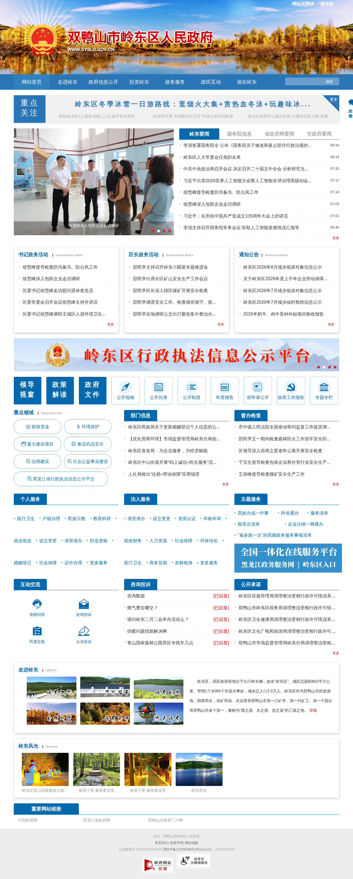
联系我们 (161, 843)
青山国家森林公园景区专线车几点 (160, 642)
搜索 (329, 82)
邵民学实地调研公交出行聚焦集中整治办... (174, 314)
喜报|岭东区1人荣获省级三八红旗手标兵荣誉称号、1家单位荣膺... (99, 116)
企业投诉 (84, 641)
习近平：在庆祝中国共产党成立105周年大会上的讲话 (235, 216)
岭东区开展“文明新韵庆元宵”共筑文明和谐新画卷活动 (194, 116)
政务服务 (175, 82)
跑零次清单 (249, 524)
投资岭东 (139, 82)
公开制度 (191, 397)
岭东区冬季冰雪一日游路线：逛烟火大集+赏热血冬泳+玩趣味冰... (193, 104)
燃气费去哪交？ (142, 607)
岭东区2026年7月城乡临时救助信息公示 (282, 302)
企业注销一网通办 (305, 524)
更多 (336, 238)
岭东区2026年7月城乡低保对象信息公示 (282, 290)
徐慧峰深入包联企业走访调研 (212, 204)
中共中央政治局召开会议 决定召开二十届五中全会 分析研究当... (245, 168)
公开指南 (125, 397)
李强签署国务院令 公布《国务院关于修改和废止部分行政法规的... (247, 145)
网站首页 (32, 82)
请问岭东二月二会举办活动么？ (158, 619)
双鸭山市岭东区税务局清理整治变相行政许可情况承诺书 (294, 607)
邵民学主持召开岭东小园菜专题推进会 (170, 267)
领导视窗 (27, 389)
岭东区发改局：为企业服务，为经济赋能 (168, 450)
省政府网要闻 (279, 134)
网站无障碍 (303, 3)
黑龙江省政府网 (96, 820)
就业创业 (22, 540)
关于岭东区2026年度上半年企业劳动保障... (285, 278)
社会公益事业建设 (90, 461)
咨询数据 (136, 596)
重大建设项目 (40, 444)
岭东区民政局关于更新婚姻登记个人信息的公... (174, 427)
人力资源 (158, 540)
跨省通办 (290, 513)
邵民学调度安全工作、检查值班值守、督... (174, 302)
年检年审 (212, 518)
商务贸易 (158, 562)
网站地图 (191, 843)
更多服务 (99, 562)
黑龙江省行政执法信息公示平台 (64, 478)
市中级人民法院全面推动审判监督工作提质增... (284, 427)
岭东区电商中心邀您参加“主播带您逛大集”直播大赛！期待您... (289, 116)
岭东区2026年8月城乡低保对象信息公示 (282, 267)
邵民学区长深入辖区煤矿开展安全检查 (170, 290)
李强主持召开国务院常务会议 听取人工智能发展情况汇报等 (241, 227)
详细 (313, 710)
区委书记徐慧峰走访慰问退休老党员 (58, 290)
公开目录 (158, 397)
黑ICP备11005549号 (179, 849)
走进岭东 (67, 82)
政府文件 (92, 389)
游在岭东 (247, 82)
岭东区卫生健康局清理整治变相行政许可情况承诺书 (289, 619)
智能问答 (37, 614)
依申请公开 (258, 397)
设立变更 (48, 540)
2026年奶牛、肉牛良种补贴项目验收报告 (283, 314)
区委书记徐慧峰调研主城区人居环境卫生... (64, 314)
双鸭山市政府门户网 (165, 820)
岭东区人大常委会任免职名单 (212, 157)
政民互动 (211, 82)
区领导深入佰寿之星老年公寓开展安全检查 (280, 450)
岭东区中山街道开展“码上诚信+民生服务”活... (172, 462)
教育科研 (102, 518)
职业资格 (99, 540)
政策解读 (60, 389)
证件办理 (73, 562)
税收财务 (133, 540)
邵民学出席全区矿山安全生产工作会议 (170, 278)
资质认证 (187, 518)
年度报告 (225, 397)
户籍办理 (51, 518)
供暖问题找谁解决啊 (147, 631)
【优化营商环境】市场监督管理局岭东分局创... (174, 438)
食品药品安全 (90, 444)
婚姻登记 (22, 562)
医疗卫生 (26, 518)
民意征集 (37, 641)
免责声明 (176, 843)
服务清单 (319, 513)
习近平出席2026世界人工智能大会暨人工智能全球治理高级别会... (247, 180)
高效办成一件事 (253, 513)
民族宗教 (76, 518)
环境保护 (90, 426)
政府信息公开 (103, 82)
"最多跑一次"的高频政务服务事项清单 (275, 535)
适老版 (327, 3)
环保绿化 (209, 540)
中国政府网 (27, 820)
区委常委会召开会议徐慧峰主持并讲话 (60, 302)
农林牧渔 (183, 562)
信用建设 (40, 461)
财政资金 (40, 426)
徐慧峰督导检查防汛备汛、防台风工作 (220, 192)
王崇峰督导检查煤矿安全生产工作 (272, 474)
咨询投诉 (84, 614)
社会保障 (48, 562)
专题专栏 (324, 397)
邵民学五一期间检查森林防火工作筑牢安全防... (284, 438)
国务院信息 (239, 134)
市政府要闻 (319, 134)
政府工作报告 (291, 397)
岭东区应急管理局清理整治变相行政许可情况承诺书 (289, 596)
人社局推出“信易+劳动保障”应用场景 (164, 474)
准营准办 (73, 540)
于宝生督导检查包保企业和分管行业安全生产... (284, 462)
